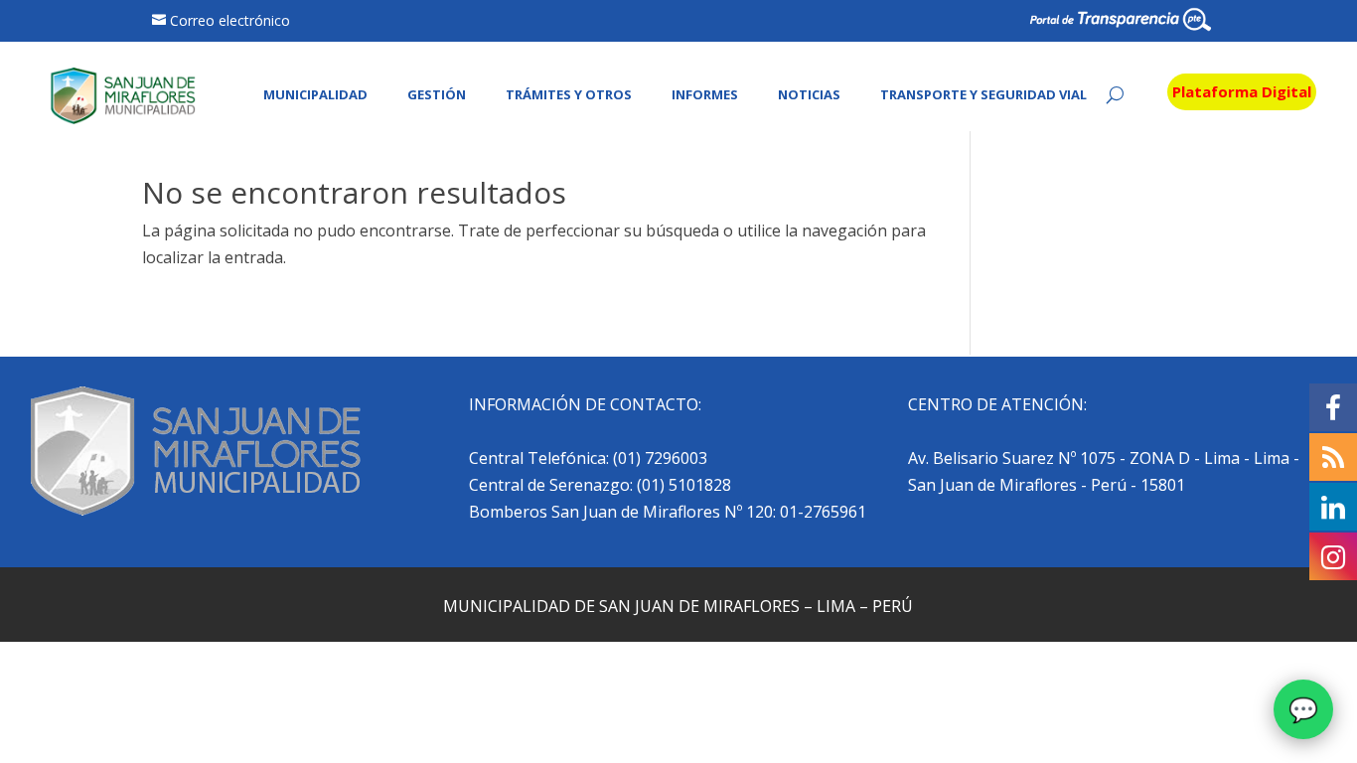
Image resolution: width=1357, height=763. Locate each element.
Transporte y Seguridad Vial (983, 95)
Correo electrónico (230, 20)
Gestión (436, 95)
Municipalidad (315, 95)
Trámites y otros (569, 95)
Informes (705, 95)
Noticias (809, 95)
